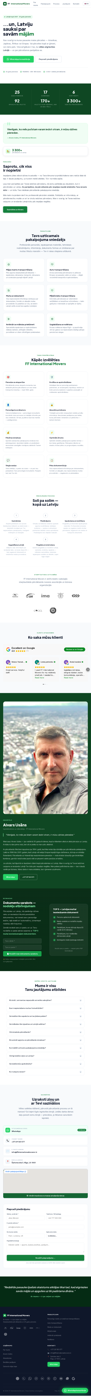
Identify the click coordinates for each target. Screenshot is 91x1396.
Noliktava (50, 1339)
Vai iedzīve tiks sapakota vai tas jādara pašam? (45, 1016)
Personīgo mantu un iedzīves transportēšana (63, 1319)
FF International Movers (18, 1315)
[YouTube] (61, 1378)
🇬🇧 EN (86, 4)
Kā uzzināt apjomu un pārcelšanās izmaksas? (45, 1040)
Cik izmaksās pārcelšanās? (45, 1032)
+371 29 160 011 (28, 877)
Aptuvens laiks (51, 1232)
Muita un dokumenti (54, 1327)
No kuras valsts (12, 1232)
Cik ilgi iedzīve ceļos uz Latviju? (45, 1056)
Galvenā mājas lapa (10, 1366)
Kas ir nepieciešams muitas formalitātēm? (45, 1008)
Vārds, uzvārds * (12, 1214)
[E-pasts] (36, 1378)
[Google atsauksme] (73, 1378)
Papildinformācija (13, 1241)
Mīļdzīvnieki (51, 1331)
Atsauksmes (7, 1358)
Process (56, 4)
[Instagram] (48, 1378)
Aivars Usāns (7, 1354)
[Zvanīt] (24, 1378)
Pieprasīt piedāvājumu (48, 59)
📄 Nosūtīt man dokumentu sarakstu (22, 954)
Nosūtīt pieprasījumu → (45, 1258)
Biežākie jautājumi (9, 1362)
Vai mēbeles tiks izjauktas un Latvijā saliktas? (45, 1024)
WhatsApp (10, 877)
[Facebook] (55, 1378)
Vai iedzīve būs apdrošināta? (45, 1064)
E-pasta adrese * (13, 1223)
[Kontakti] (17, 1378)
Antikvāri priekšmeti (54, 1335)
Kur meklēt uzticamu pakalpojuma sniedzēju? (45, 1048)
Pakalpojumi (45, 4)
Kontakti (76, 4)
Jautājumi (66, 4)
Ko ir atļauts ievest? (45, 1071)
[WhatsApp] (30, 1378)
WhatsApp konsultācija (20, 59)
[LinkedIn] (42, 1378)
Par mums (6, 1350)
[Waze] (67, 1378)
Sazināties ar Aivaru (15, 209)
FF (19, 4)
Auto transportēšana (54, 1323)
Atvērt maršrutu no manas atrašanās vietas (46, 1196)
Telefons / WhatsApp (53, 1214)
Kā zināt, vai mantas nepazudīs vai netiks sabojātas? (45, 1000)
